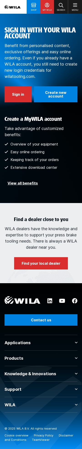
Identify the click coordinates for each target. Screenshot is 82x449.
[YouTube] (62, 301)
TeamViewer (41, 439)
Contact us (41, 320)
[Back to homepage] (12, 7)
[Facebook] (74, 301)
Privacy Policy (44, 435)
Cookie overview (17, 435)
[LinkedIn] (49, 301)
